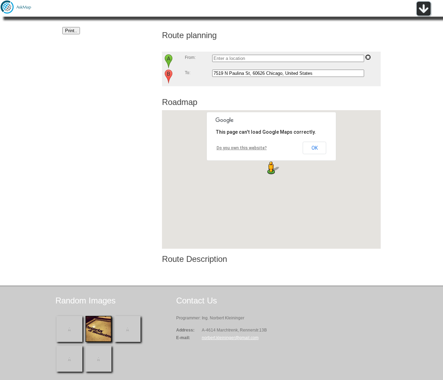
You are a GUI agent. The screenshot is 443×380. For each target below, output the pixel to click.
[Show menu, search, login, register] (423, 15)
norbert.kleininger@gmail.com (230, 337)
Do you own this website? (242, 147)
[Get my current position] (368, 58)
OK (314, 148)
